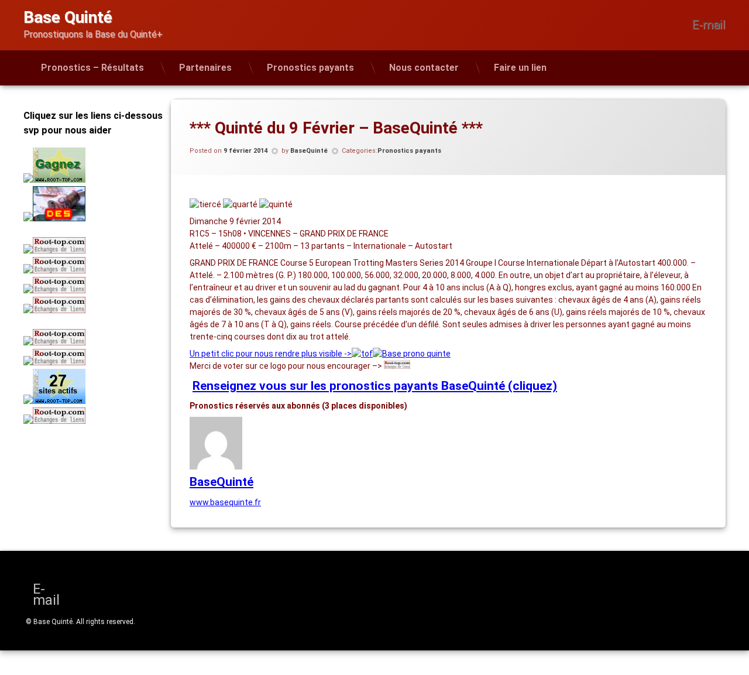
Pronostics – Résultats (92, 67)
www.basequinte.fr (225, 502)
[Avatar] (216, 466)
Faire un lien (520, 67)
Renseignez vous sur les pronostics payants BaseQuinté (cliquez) (375, 386)
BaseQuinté (309, 151)
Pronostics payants (310, 67)
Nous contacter (424, 67)
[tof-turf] (362, 353)
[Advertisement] (96, 513)
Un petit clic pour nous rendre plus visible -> (271, 353)
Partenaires (205, 67)
